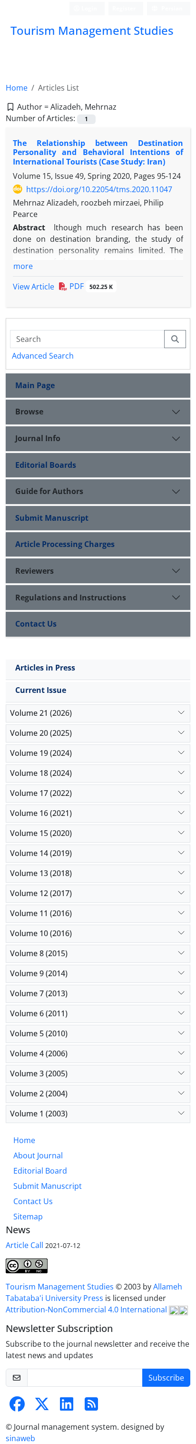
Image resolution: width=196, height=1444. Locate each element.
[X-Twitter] (41, 1407)
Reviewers (34, 571)
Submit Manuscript (51, 518)
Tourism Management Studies (61, 1286)
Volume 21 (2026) (41, 713)
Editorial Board (40, 1171)
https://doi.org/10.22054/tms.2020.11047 (99, 189)
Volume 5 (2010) (39, 1033)
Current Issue (40, 690)
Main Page (35, 385)
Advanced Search (43, 356)
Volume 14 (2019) (41, 853)
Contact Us (36, 624)
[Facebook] (17, 1407)
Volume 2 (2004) (39, 1093)
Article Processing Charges (65, 544)
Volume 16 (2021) (41, 813)
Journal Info (37, 438)
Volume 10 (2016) (41, 933)
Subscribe (166, 1377)
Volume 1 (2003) (39, 1113)
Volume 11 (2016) (41, 913)
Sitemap (28, 1216)
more (23, 266)
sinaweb (20, 1438)
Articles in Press (45, 667)
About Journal (38, 1155)
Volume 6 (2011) (39, 1013)
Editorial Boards (45, 465)
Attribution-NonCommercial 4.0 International (87, 1309)
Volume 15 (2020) (41, 833)
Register (124, 8)
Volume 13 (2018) (41, 873)
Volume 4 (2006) (39, 1053)
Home (17, 88)
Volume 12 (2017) (41, 893)
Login (88, 8)
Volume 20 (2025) (41, 733)
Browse (29, 411)
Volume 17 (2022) (41, 793)
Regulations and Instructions (70, 597)
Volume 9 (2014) (39, 973)
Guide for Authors (49, 491)
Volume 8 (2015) (39, 953)
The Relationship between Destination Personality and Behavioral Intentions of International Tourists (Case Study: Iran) (98, 152)
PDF (90, 286)
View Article (33, 286)
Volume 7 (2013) (39, 993)
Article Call (24, 1245)
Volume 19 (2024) (41, 753)
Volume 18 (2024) (41, 773)
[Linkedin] (66, 1407)
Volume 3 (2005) (39, 1073)
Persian (171, 8)
